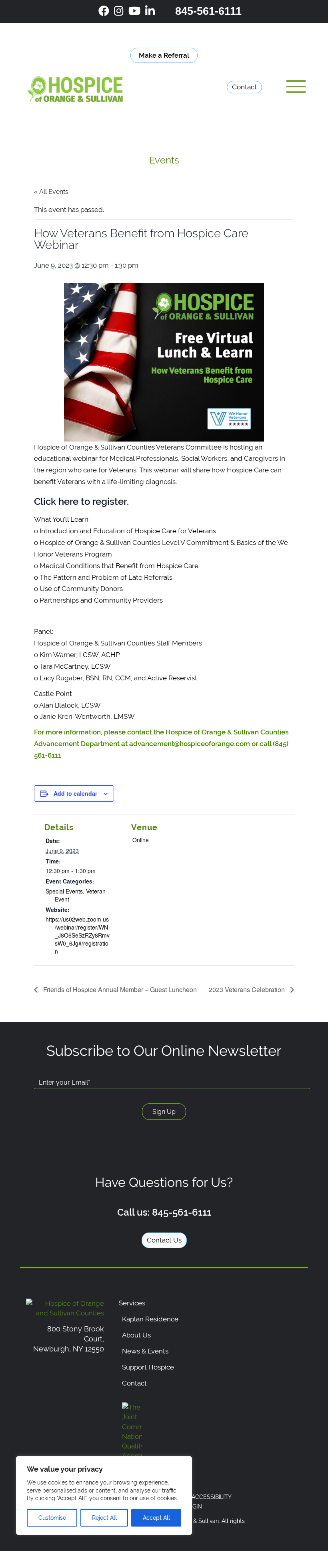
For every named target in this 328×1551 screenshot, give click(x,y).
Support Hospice (148, 1367)
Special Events (64, 891)
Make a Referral (164, 55)
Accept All (156, 1518)
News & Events (145, 1351)
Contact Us (164, 1240)
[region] (104, 1495)
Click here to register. (81, 501)
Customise (52, 1518)
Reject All (104, 1518)
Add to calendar (75, 793)
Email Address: (59, 1069)
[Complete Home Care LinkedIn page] (150, 11)
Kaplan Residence (150, 1319)
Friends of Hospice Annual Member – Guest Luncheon (119, 989)
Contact (244, 87)
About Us (136, 1335)
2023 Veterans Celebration (247, 989)
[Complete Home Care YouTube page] (134, 11)
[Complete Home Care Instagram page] (119, 11)
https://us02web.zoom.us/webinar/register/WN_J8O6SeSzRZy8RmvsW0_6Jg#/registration (78, 935)
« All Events (51, 192)
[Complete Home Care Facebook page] (103, 11)
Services (132, 1303)
